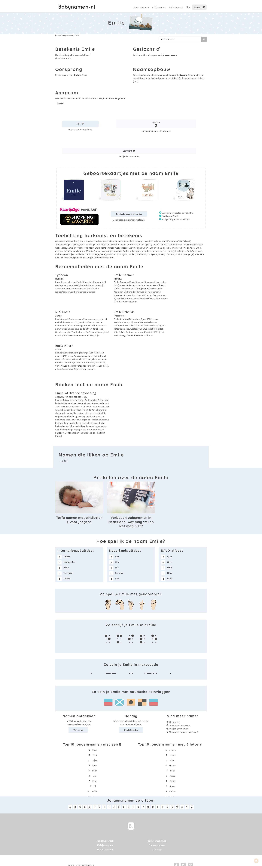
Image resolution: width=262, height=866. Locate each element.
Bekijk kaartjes (131, 730)
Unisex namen (176, 7)
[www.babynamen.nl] (76, 7)
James (172, 750)
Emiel (60, 103)
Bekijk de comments (129, 156)
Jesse (172, 775)
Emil (189, 251)
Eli (94, 786)
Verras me (78, 730)
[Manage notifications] (256, 860)
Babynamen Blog (157, 840)
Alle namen (174, 722)
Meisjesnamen (159, 7)
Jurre (172, 786)
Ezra (95, 755)
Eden (94, 770)
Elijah (95, 760)
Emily (162, 247)
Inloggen (198, 7)
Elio (95, 775)
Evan (94, 781)
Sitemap (156, 849)
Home (57, 35)
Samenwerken (157, 845)
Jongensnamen (141, 7)
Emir (94, 765)
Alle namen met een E (179, 725)
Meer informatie (63, 58)
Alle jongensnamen (178, 728)
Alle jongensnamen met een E (183, 732)
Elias (94, 750)
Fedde (172, 791)
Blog (188, 7)
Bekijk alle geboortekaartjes (129, 214)
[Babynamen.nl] (131, 825)
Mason (172, 765)
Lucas (172, 755)
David (172, 781)
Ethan (95, 791)
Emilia (153, 247)
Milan (172, 760)
